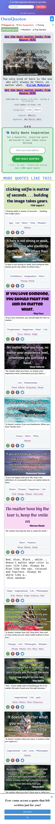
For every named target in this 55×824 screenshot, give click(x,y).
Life (29, 109)
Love (21, 334)
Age (11, 222)
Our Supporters (26, 25)
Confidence (16, 276)
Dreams (22, 489)
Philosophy (42, 590)
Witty (36, 435)
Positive (32, 542)
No (27, 817)
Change (12, 644)
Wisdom (42, 222)
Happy (21, 494)
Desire (12, 489)
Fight (35, 334)
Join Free (41, 7)
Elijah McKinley (38, 85)
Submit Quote (10, 29)
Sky (42, 596)
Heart (38, 329)
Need (15, 387)
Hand (41, 387)
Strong (24, 281)
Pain (30, 702)
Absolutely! (27, 812)
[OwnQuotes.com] (15, 17)
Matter (32, 115)
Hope (9, 590)
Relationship (30, 382)
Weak (32, 281)
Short (37, 109)
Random (26, 29)
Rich (41, 649)
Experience (31, 387)
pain (38, 697)
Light (27, 596)
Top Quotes (40, 29)
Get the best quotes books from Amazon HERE (27, 38)
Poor (35, 649)
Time (32, 222)
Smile (35, 547)
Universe (35, 596)
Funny (41, 25)
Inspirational (21, 590)
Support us (8, 25)
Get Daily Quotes (27, 159)
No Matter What (33, 119)
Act (29, 649)
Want (15, 702)
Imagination (30, 276)
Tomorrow (38, 702)
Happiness (27, 329)
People (15, 649)
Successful (38, 494)
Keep (20, 547)
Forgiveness (13, 329)
